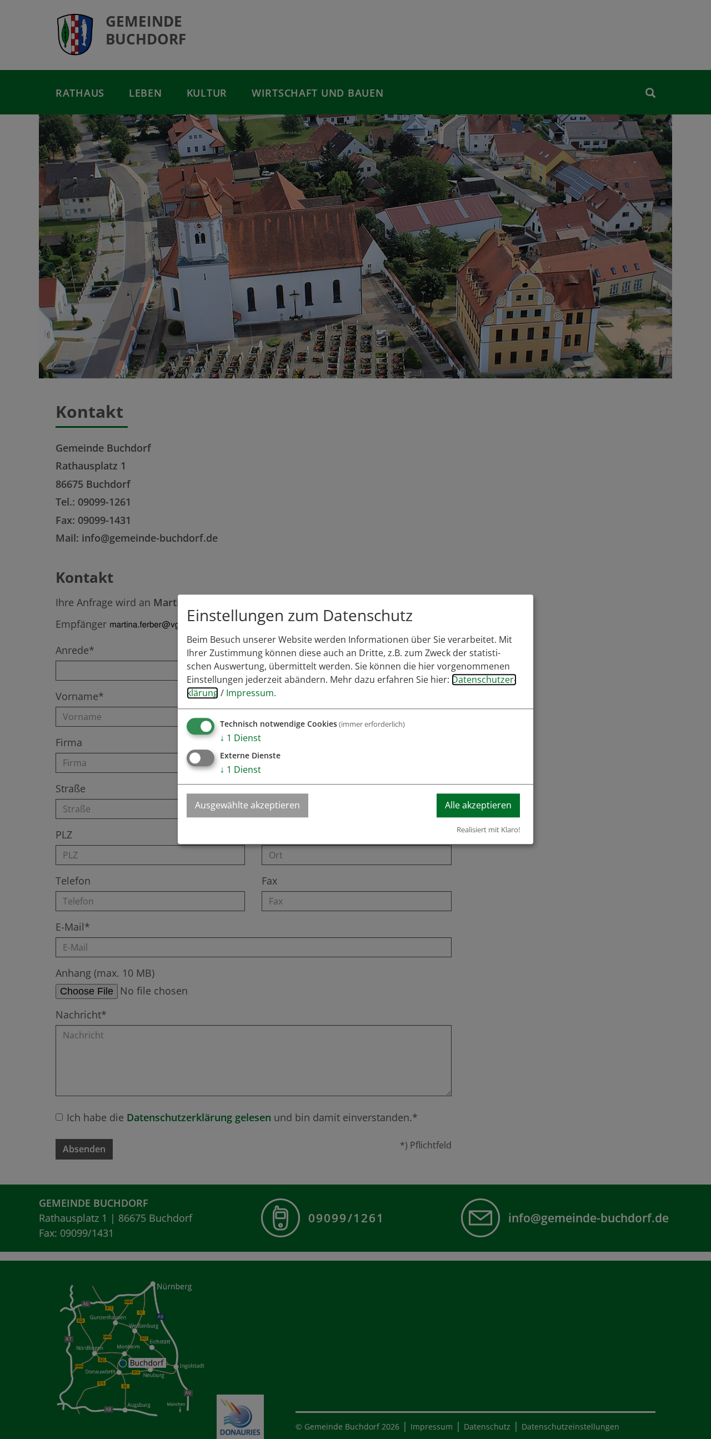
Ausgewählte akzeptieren (247, 806)
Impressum (250, 693)
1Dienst (240, 738)
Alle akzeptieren (478, 806)
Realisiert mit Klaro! (488, 830)
